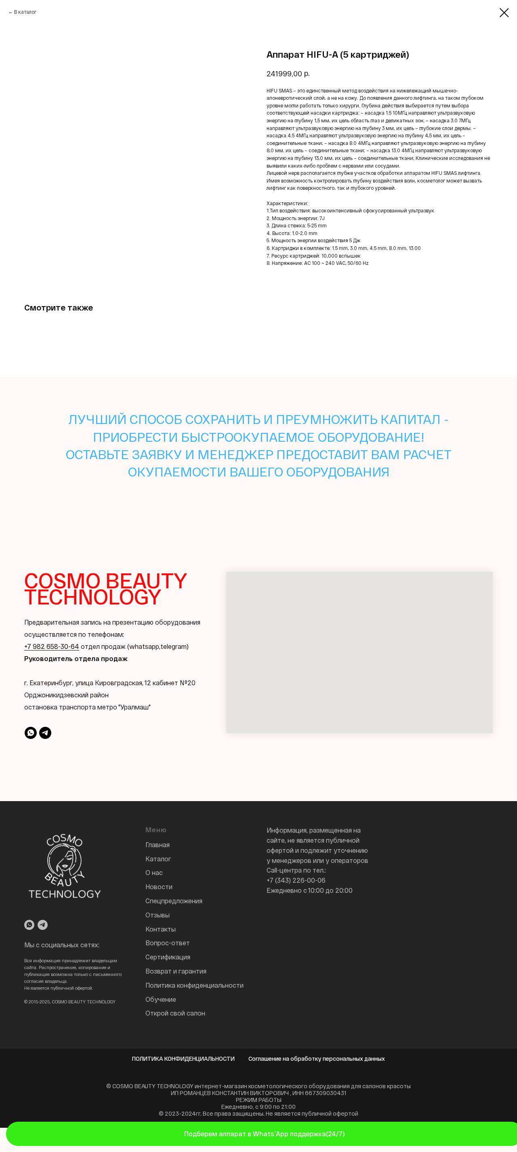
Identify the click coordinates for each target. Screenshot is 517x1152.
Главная (157, 844)
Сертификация (167, 957)
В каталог (25, 12)
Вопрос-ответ (167, 942)
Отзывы (157, 915)
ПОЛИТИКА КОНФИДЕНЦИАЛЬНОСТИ (183, 1058)
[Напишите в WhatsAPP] (29, 925)
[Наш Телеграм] (43, 925)
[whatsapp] (31, 733)
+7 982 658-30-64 (51, 646)
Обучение (160, 999)
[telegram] (45, 733)
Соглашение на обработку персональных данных (316, 1058)
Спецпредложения (173, 900)
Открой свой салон (175, 1013)
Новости (158, 886)
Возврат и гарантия (175, 971)
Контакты (160, 929)
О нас (154, 872)
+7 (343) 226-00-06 (296, 880)
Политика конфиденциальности (194, 985)
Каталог (158, 858)
